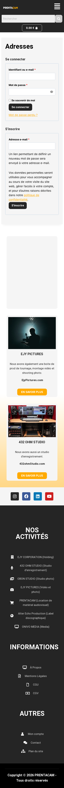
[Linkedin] (38, 496)
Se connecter (20, 107)
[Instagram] (15, 496)
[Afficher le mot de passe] (51, 91)
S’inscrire (17, 205)
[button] (57, 6)
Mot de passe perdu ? (23, 115)
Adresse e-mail (20, 139)
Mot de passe (19, 84)
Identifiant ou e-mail (23, 69)
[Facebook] (26, 496)
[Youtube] (49, 496)
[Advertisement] (32, 272)
